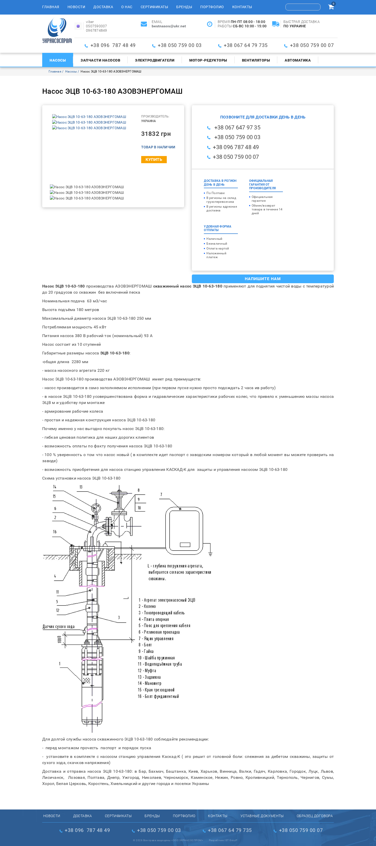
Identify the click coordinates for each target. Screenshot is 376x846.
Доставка (103, 7)
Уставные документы (262, 816)
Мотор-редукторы (208, 60)
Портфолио (212, 7)
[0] (331, 8)
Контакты (242, 7)
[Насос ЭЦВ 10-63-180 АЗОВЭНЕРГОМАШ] (89, 117)
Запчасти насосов (100, 60)
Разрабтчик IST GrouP (223, 840)
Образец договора (315, 816)
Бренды (184, 7)
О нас (126, 7)
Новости (76, 7)
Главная (50, 7)
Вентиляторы (256, 60)
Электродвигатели (154, 60)
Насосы (58, 60)
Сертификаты (154, 7)
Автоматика (298, 60)
